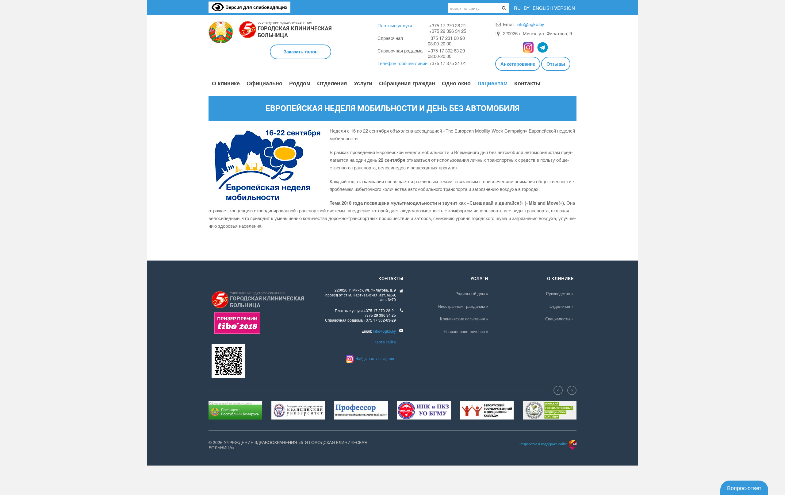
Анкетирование (517, 63)
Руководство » (559, 293)
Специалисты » (559, 319)
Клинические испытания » (464, 319)
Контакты (527, 83)
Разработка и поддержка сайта (543, 443)
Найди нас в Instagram (374, 358)
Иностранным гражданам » (463, 306)
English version (554, 8)
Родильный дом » (471, 293)
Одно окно (456, 83)
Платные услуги (394, 25)
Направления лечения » (466, 331)
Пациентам (492, 83)
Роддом (299, 83)
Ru (517, 8)
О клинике (226, 83)
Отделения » (561, 306)
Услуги (363, 83)
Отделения (332, 83)
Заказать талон (301, 51)
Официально (264, 83)
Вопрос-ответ (744, 488)
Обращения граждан (407, 83)
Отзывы (555, 63)
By (527, 8)
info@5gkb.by (530, 24)
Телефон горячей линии (402, 63)
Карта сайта (385, 341)
